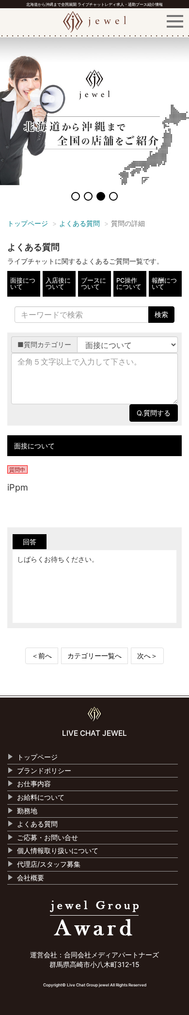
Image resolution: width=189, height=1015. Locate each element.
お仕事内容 (34, 783)
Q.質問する (154, 413)
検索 (161, 314)
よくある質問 (79, 223)
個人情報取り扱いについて (57, 850)
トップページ (27, 223)
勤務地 (27, 811)
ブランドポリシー (44, 770)
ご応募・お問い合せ (47, 837)
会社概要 (30, 877)
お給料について (40, 797)
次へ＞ (147, 655)
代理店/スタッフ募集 (48, 864)
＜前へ (42, 655)
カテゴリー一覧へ (94, 655)
